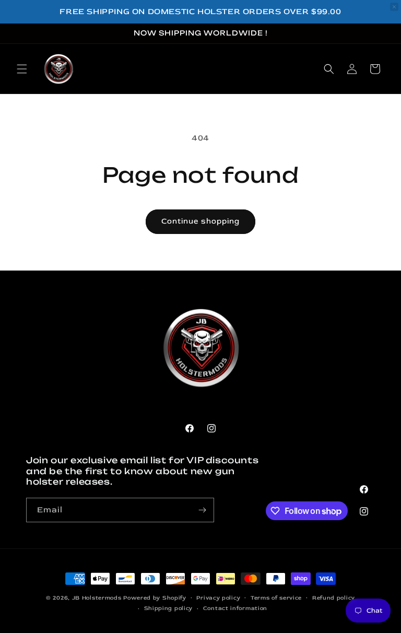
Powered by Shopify (154, 597)
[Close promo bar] (394, 7)
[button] (21, 68)
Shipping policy (168, 608)
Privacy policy (218, 597)
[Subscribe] (202, 510)
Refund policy (333, 597)
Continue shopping (200, 221)
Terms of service (276, 597)
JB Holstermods (97, 597)
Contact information (235, 608)
